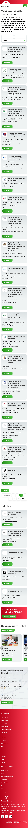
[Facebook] (2, 816)
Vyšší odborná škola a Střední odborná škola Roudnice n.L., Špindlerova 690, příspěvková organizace (16, 246)
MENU (25, 5)
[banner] (6, 4)
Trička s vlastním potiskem (7, 776)
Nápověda (3, 756)
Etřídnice (3, 773)
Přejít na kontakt (6, 702)
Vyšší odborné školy (15, 17)
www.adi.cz (8, 560)
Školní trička (4, 779)
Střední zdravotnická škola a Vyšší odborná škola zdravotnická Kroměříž (16, 49)
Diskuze (3, 753)
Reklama (3, 746)
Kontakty (3, 762)
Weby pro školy (4, 770)
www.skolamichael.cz (10, 541)
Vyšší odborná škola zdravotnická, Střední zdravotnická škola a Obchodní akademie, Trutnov (15, 221)
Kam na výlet (4, 792)
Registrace (3, 740)
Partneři (3, 759)
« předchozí (6, 495)
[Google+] (10, 816)
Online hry (3, 789)
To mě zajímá (7, 62)
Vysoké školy (4, 732)
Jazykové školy (4, 726)
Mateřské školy (4, 717)
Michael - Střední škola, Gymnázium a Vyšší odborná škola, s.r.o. (15, 533)
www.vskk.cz (8, 579)
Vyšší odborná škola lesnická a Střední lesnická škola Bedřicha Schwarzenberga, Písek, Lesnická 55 (16, 91)
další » (23, 498)
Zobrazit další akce (7, 630)
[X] (6, 816)
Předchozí (2, 648)
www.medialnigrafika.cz (11, 521)
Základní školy (4, 720)
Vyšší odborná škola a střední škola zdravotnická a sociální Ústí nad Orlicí (16, 135)
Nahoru (6, 490)
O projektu (3, 750)
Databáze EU (14, 1)
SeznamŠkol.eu (5, 17)
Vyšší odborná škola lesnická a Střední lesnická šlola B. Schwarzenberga (16, 71)
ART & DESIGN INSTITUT (15, 553)
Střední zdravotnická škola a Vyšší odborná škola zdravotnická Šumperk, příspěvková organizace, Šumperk (16, 292)
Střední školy (4, 723)
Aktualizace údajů (5, 743)
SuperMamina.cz (5, 785)
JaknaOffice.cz (4, 782)
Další (26, 648)
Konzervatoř (12, 470)
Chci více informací (9, 616)
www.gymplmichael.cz (10, 598)
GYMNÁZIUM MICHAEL (15, 591)
